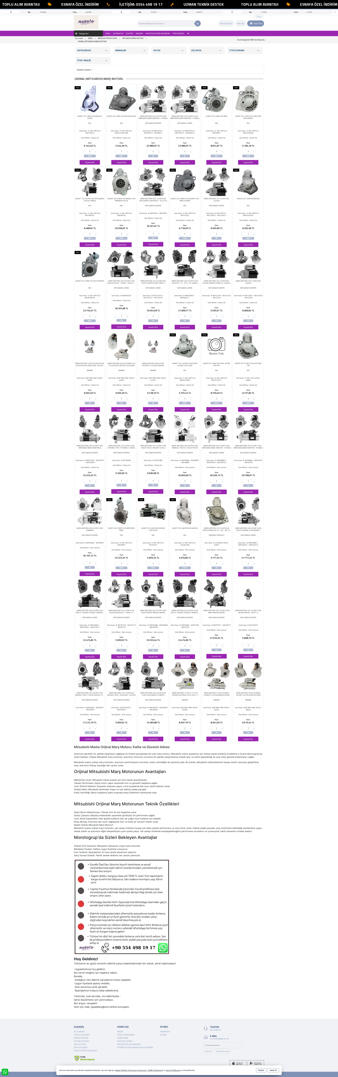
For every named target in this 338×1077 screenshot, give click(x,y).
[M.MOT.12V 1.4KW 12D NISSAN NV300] (121, 99)
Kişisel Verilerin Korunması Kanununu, (131, 1070)
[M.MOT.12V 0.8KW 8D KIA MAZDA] (184, 511)
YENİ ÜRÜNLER (178, 33)
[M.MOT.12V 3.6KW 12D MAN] (216, 99)
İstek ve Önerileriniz (126, 1034)
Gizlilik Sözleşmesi (82, 1034)
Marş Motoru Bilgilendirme (129, 1044)
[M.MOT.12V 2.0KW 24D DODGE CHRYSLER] (153, 511)
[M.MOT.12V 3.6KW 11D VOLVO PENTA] (89, 264)
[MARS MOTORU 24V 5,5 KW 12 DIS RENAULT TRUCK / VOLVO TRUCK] (184, 428)
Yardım (120, 1031)
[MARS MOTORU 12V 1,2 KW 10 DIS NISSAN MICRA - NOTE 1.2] (248, 593)
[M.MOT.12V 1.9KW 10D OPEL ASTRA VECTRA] (216, 346)
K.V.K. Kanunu (79, 1031)
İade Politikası (80, 1044)
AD (153, 156)
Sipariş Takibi (122, 1038)
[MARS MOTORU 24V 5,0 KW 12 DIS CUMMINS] (89, 511)
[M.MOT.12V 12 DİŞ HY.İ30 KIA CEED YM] (248, 346)
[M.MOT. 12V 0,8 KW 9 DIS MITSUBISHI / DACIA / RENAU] (89, 181)
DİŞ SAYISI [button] (196, 50)
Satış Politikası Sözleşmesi (85, 1050)
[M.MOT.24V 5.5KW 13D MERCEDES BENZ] (121, 511)
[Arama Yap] (198, 23)
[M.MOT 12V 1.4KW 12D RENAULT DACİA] (89, 99)
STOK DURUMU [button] (236, 50)
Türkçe (258, 16)
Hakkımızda (165, 1031)
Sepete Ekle (90, 162)
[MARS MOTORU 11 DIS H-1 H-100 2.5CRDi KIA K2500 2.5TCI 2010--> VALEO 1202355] (184, 676)
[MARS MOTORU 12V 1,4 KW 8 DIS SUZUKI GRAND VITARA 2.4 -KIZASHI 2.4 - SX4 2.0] (216, 264)
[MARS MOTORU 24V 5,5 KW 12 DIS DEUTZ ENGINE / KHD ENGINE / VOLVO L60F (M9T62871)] (248, 511)
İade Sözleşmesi (81, 1047)
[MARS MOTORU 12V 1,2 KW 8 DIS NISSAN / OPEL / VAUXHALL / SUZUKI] (121, 676)
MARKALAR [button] (120, 50)
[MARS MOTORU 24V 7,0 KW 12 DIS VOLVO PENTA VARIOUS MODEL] (153, 593)
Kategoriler (84, 33)
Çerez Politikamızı (173, 1070)
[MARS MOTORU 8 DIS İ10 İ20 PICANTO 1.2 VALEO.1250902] (153, 346)
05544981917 (216, 1029)
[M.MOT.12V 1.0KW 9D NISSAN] (248, 181)
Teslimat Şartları (81, 1041)
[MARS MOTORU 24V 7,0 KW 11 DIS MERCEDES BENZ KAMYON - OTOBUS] (216, 428)
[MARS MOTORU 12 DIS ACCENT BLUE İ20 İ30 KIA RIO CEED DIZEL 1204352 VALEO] (89, 346)
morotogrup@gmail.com (219, 1038)
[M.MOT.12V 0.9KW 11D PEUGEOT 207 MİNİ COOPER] (184, 181)
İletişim (163, 1034)
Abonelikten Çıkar (223, 1051)
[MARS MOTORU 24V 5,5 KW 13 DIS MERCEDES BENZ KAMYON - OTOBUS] (153, 99)
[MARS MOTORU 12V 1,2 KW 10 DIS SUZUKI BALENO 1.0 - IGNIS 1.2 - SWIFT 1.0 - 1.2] (121, 593)
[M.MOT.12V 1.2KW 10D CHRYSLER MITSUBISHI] (248, 99)
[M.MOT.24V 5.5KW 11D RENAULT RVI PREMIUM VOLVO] (121, 181)
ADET (90, 156)
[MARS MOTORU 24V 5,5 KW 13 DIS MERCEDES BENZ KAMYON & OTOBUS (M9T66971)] (89, 428)
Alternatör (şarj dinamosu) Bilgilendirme (135, 1047)
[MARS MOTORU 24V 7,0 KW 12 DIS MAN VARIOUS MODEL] (216, 593)
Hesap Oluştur (226, 23)
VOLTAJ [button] (156, 50)
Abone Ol (208, 1051)
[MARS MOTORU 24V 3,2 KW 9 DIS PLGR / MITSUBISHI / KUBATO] (153, 676)
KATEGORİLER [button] (84, 50)
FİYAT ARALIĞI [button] (84, 60)
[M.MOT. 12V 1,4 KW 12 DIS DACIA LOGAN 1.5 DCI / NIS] (184, 346)
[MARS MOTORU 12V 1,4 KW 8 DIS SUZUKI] (216, 181)
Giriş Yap (240, 23)
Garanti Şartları (81, 1038)
